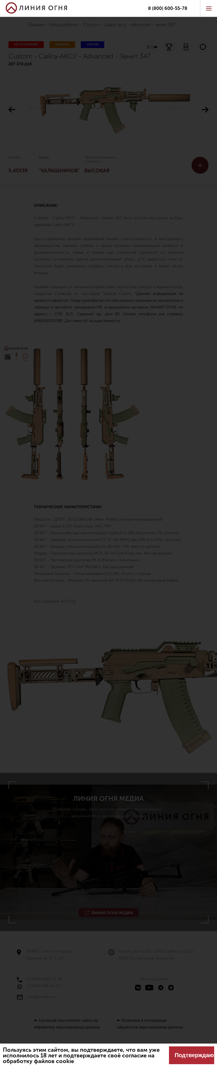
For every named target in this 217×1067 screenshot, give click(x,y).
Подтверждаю (194, 1055)
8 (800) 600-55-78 (167, 8)
